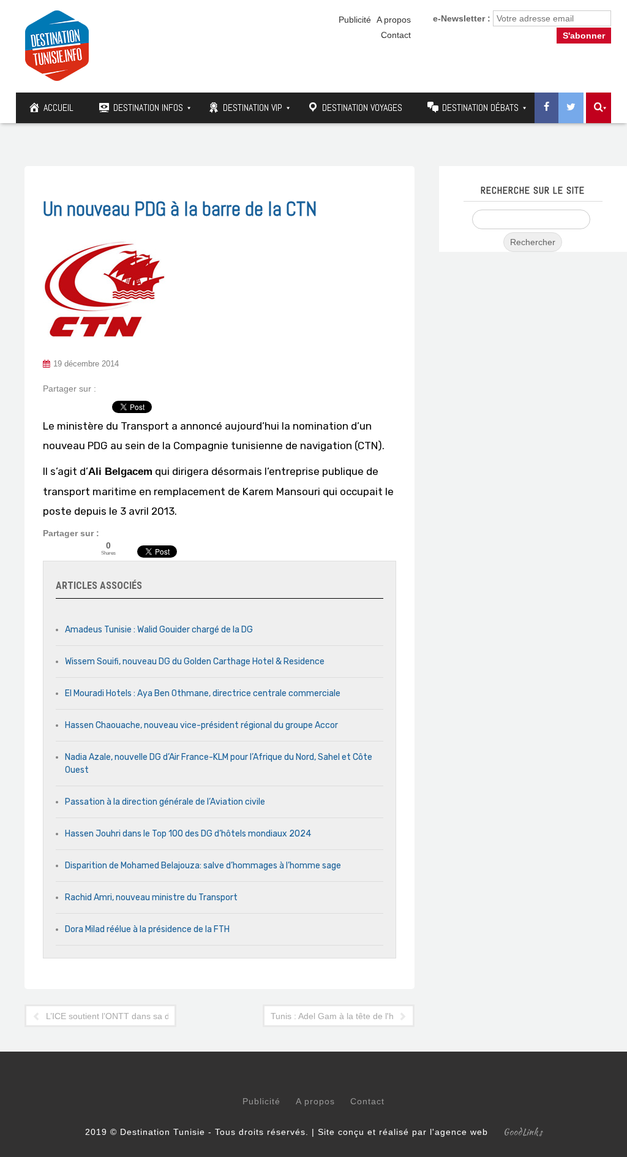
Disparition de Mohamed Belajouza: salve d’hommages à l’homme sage (203, 865)
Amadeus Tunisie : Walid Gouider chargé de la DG (159, 629)
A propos (394, 20)
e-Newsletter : (461, 18)
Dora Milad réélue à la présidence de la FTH (147, 929)
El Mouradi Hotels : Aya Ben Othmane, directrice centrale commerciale (202, 693)
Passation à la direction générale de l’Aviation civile (165, 802)
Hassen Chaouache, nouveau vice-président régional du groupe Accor (201, 725)
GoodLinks (523, 1132)
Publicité (355, 20)
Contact (396, 35)
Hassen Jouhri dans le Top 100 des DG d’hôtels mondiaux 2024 (188, 834)
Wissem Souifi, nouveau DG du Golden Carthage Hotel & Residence (195, 661)
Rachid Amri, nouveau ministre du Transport (151, 897)
